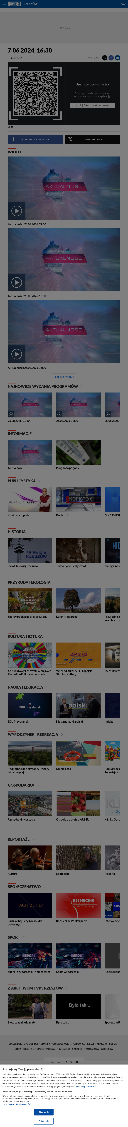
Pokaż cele (44, 1121)
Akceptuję (44, 1112)
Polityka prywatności (86, 1086)
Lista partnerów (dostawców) (16, 1104)
